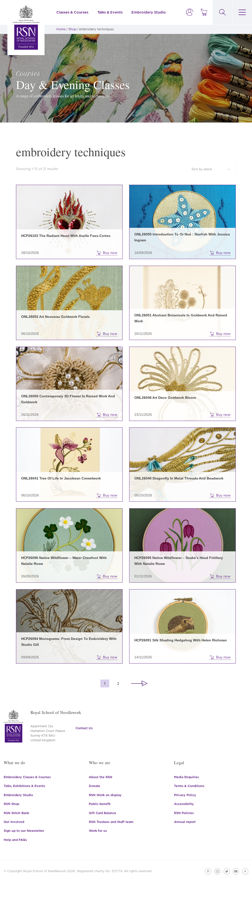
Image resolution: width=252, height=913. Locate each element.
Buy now (110, 253)
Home (60, 29)
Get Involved (14, 822)
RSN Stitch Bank (16, 813)
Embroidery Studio (148, 12)
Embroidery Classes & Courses (27, 777)
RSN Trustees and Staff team (111, 822)
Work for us (98, 831)
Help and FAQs (15, 840)
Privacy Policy (185, 795)
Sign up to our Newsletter (24, 831)
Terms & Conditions (189, 786)
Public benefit (99, 804)
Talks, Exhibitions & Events (24, 786)
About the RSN (100, 777)
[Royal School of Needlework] (26, 27)
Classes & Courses (72, 12)
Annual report (185, 822)
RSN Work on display (105, 795)
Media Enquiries (186, 777)
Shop (72, 29)
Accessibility (184, 804)
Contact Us (84, 728)
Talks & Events (110, 12)
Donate (94, 786)
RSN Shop (11, 804)
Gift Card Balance (102, 813)
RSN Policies (184, 813)
